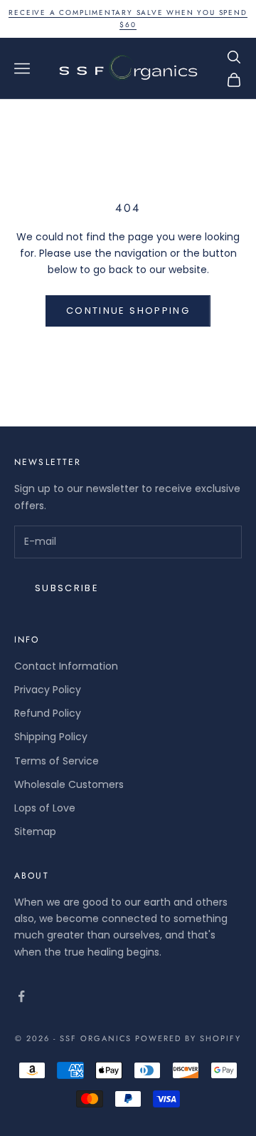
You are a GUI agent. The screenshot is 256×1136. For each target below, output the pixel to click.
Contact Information (66, 666)
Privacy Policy (47, 689)
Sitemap (35, 831)
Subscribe (67, 588)
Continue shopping (128, 310)
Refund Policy (47, 713)
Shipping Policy (50, 737)
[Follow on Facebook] (21, 996)
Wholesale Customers (69, 784)
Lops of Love (44, 808)
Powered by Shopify (188, 1038)
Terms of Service (56, 761)
